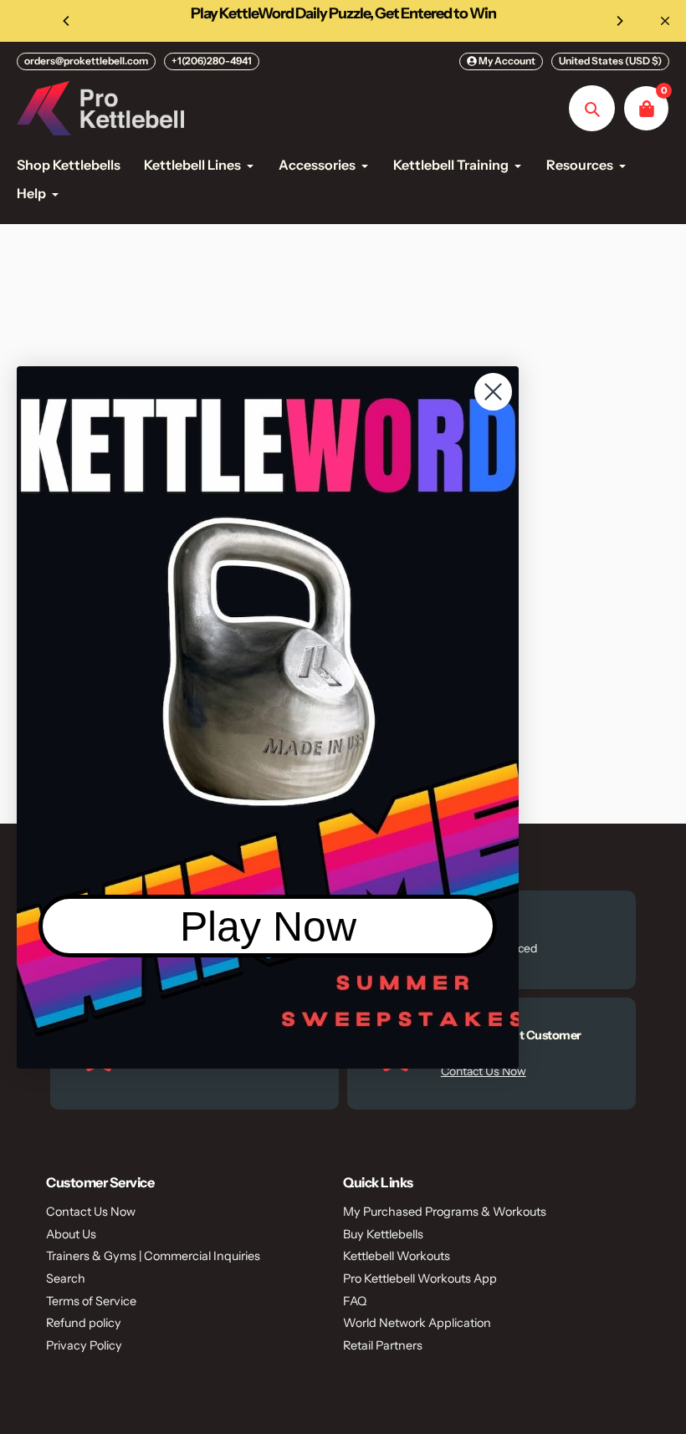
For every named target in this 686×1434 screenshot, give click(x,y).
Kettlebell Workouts (396, 1255)
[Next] (619, 21)
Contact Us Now (91, 1211)
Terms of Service (91, 1301)
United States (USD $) (610, 60)
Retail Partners (382, 1345)
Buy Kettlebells (383, 1234)
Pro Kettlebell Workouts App (420, 1278)
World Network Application (417, 1322)
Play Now (268, 926)
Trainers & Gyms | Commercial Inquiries (153, 1255)
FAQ (354, 1301)
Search (65, 1278)
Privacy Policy (84, 1345)
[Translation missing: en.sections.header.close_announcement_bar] (665, 21)
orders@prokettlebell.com (86, 60)
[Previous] (67, 21)
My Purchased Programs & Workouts (444, 1211)
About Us (71, 1234)
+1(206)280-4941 (212, 60)
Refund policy (83, 1322)
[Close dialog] (493, 392)
